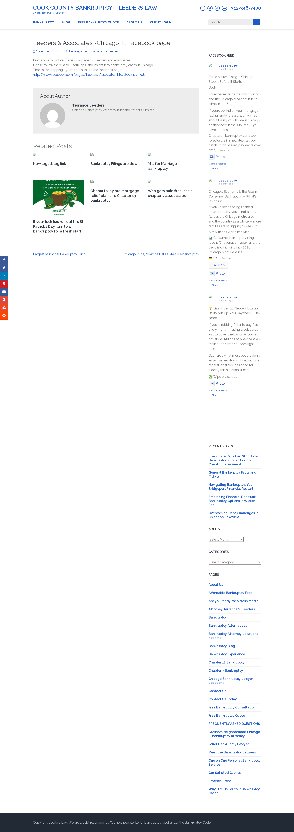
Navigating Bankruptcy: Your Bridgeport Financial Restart (231, 487)
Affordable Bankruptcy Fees (230, 593)
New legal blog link (49, 164)
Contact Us (217, 691)
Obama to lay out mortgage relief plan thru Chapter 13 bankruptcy (114, 196)
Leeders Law (228, 65)
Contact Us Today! (223, 699)
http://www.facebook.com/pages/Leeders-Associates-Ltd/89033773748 (89, 75)
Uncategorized (78, 51)
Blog (66, 22)
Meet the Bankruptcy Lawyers (232, 752)
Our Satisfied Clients (225, 773)
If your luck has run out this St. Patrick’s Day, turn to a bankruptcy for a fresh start (58, 226)
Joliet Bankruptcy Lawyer (229, 744)
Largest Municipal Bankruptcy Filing (59, 254)
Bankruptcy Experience (227, 654)
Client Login (160, 22)
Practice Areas (220, 781)
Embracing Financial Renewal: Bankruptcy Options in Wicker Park (232, 501)
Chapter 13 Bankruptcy (227, 662)
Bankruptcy (43, 22)
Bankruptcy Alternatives (228, 625)
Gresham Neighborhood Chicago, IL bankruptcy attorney (235, 734)
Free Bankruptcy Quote (98, 22)
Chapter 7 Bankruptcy (226, 670)
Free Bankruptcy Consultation (232, 707)
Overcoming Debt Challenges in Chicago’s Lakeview (233, 515)
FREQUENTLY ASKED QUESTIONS (234, 724)
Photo (220, 157)
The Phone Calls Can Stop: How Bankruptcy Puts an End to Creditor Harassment (233, 460)
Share (215, 168)
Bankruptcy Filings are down (114, 164)
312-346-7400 (246, 8)
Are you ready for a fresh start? (233, 601)
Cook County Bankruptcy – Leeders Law (95, 7)
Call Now (218, 265)
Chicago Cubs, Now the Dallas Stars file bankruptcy (161, 254)
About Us (134, 22)
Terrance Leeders (107, 51)
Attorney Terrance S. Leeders (232, 609)
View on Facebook (218, 164)
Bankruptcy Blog (222, 646)
